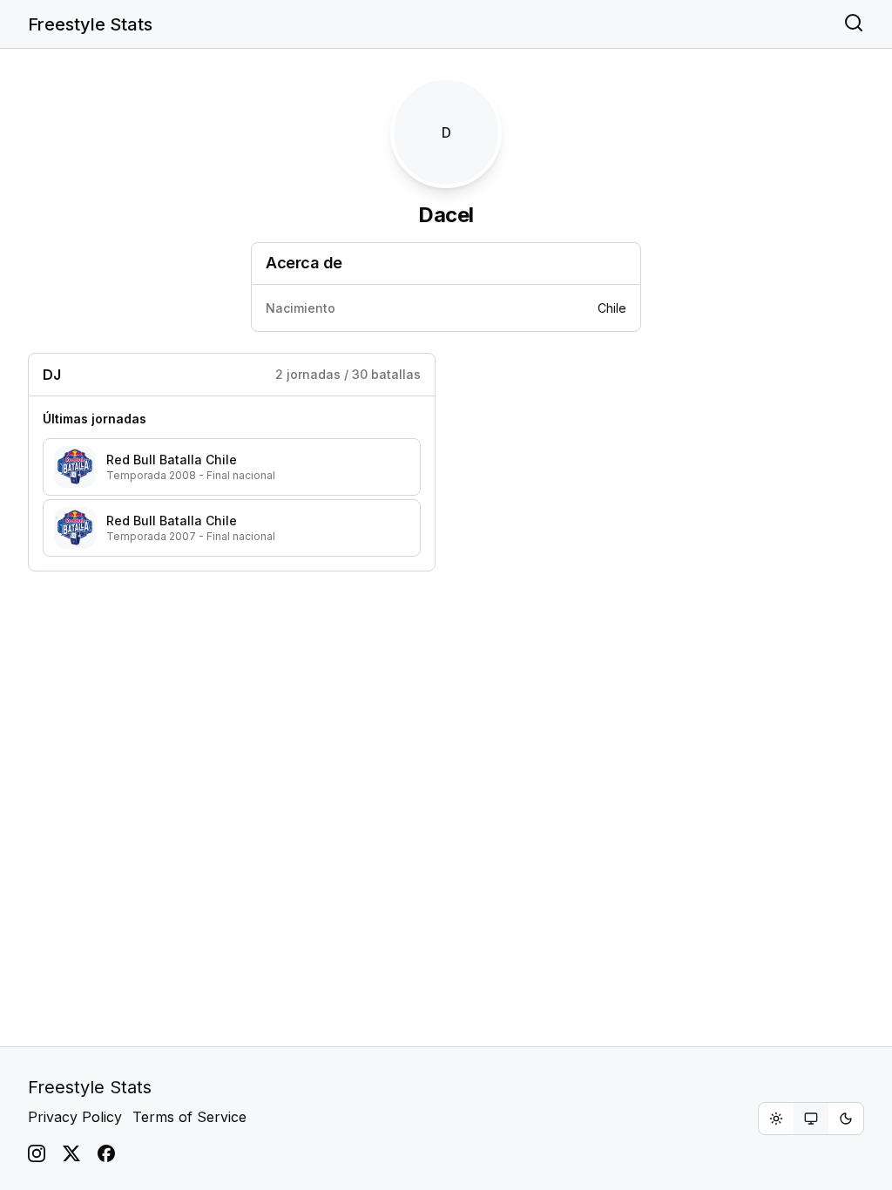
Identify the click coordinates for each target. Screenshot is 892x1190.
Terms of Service (189, 1117)
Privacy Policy (75, 1117)
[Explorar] (853, 24)
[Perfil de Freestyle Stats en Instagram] (36, 1153)
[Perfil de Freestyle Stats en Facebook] (106, 1153)
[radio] (776, 1118)
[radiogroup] (811, 1118)
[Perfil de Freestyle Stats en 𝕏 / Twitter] (71, 1153)
